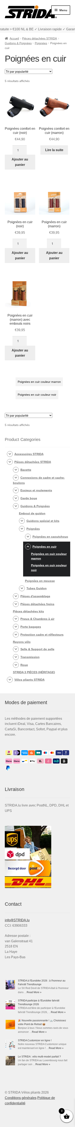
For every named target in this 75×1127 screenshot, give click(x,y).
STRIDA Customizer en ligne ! (34, 1040)
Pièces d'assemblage (35, 596)
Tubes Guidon (36, 588)
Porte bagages (30, 626)
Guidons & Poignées (18, 43)
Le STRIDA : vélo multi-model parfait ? (39, 1056)
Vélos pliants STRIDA (29, 679)
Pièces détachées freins (37, 604)
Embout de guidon (32, 513)
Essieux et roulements (36, 490)
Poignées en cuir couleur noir (37, 394)
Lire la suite (54, 150)
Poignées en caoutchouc (50, 536)
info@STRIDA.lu (17, 920)
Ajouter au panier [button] (20, 162)
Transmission (30, 657)
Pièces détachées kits (28, 611)
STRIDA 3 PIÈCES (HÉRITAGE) (34, 672)
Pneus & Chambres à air (37, 618)
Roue (24, 665)
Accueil (14, 38)
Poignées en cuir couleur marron (39, 381)
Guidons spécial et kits (42, 521)
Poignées (41, 43)
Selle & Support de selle (37, 649)
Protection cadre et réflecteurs (42, 634)
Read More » (34, 992)
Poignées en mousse (40, 580)
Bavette (25, 469)
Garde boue (28, 498)
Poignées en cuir (44, 546)
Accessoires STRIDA (29, 454)
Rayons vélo (22, 642)
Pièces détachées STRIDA (39, 38)
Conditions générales (20, 1098)
